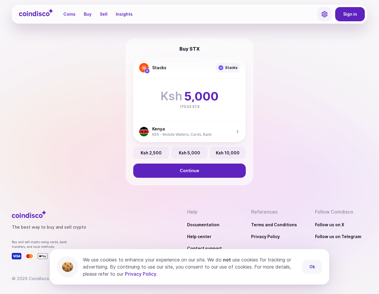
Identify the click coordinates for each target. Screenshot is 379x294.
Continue (189, 170)
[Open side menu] (324, 14)
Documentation (203, 224)
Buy (87, 14)
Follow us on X (329, 224)
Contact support (204, 248)
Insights (124, 14)
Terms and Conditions (274, 224)
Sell (103, 14)
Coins (69, 14)
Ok (312, 266)
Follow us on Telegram (338, 236)
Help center (199, 236)
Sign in (350, 14)
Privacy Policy (265, 236)
